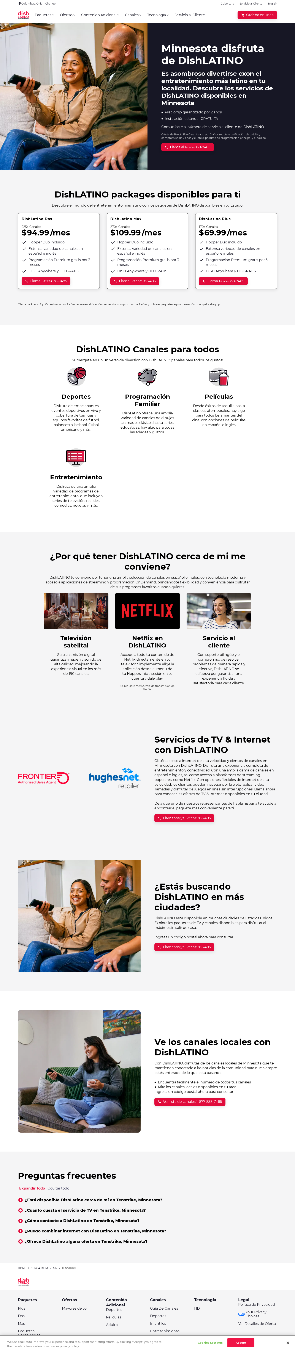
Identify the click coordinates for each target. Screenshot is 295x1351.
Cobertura (227, 3)
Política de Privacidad (256, 1304)
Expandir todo (32, 1188)
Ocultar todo (58, 1188)
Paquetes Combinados (29, 1333)
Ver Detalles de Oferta (257, 1324)
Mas (21, 1323)
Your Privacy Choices (256, 1314)
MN (55, 1268)
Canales (158, 1300)
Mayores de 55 (74, 1308)
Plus (21, 1308)
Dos (21, 1316)
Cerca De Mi (40, 1268)
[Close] (288, 1343)
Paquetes (27, 1300)
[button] (147, 1200)
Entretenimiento (164, 1331)
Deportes (114, 1310)
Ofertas (69, 1300)
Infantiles (158, 1323)
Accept (241, 1342)
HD (197, 1308)
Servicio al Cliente (250, 3)
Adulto (112, 1325)
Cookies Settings (210, 1342)
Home (22, 1268)
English (272, 3)
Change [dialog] (50, 3)
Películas (113, 1317)
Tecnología (205, 1300)
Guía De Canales (164, 1308)
